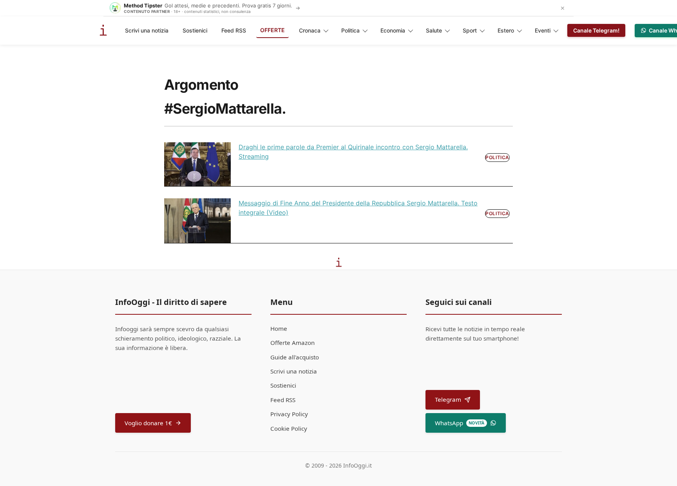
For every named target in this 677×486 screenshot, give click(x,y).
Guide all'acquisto (294, 357)
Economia (392, 30)
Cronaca (309, 30)
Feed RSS (233, 30)
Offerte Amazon (292, 342)
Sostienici (195, 30)
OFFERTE (272, 30)
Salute (434, 30)
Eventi (542, 30)
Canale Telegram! (596, 30)
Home (278, 328)
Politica (350, 30)
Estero (506, 30)
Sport (470, 30)
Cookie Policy (288, 428)
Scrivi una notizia (146, 30)
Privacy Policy (289, 414)
